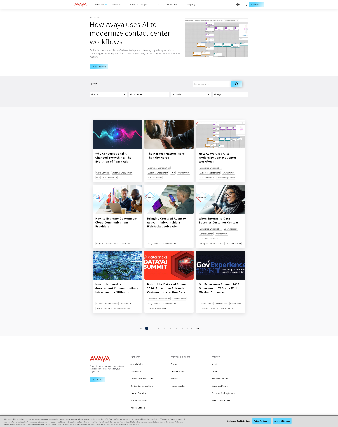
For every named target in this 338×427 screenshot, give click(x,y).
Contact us (256, 4)
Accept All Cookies (282, 421)
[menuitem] (101, 4)
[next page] (197, 328)
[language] (238, 5)
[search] (245, 5)
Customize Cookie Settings (238, 421)
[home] (80, 4)
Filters (93, 83)
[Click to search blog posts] (236, 84)
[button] (245, 5)
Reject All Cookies (261, 421)
